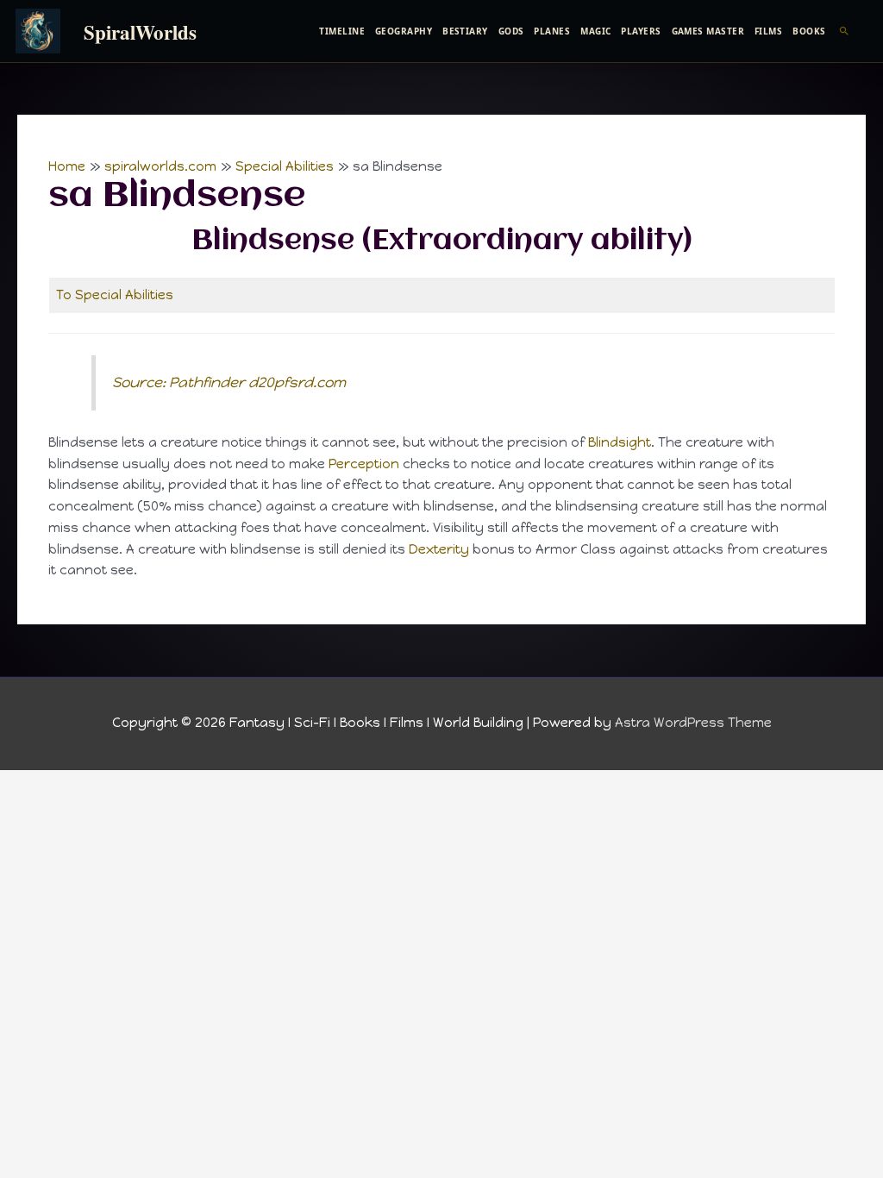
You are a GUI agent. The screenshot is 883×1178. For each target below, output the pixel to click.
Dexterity (439, 549)
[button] (844, 31)
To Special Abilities (114, 295)
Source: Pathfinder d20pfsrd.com (229, 382)
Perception (364, 464)
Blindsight (619, 442)
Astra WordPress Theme (693, 722)
